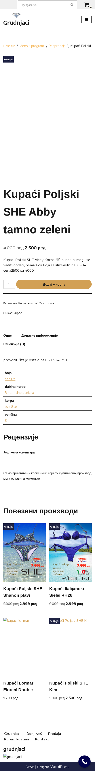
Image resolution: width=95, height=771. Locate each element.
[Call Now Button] (84, 761)
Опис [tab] (7, 335)
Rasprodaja (57, 46)
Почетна (9, 46)
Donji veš (34, 734)
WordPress (59, 767)
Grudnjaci (12, 734)
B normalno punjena (19, 392)
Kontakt (42, 739)
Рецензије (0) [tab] (14, 344)
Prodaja (54, 734)
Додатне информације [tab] (39, 335)
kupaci (18, 313)
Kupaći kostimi (28, 303)
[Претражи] (72, 4)
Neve (30, 767)
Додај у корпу (54, 284)
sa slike (10, 379)
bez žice (11, 406)
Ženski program (32, 46)
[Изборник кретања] (86, 19)
